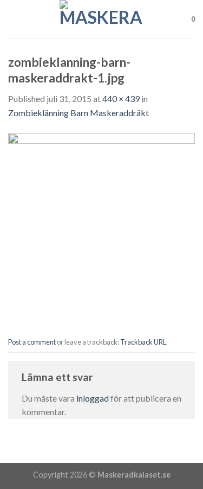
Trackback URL (143, 342)
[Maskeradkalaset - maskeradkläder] (102, 19)
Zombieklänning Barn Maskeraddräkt (78, 112)
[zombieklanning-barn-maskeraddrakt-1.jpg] (101, 225)
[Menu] (14, 18)
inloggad (92, 398)
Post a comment (32, 342)
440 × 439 (121, 98)
